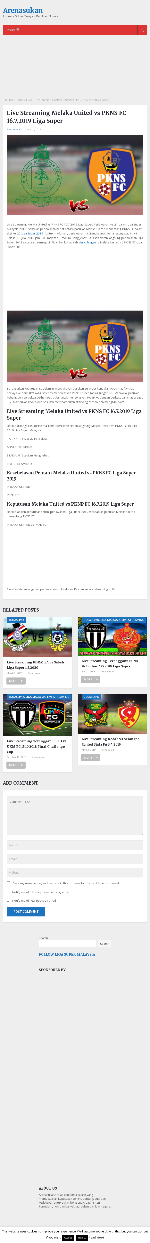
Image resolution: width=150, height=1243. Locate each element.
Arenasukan (23, 10)
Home (11, 100)
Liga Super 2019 (32, 233)
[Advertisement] (75, 70)
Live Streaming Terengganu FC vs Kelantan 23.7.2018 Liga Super (110, 663)
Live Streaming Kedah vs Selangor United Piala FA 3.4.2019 (110, 741)
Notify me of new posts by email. (34, 900)
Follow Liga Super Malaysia (67, 954)
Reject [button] (82, 1237)
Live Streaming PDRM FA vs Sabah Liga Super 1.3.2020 (35, 664)
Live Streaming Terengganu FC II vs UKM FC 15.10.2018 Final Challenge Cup (37, 746)
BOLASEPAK (25, 100)
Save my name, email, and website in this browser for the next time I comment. (66, 883)
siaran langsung (89, 242)
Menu (11, 29)
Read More (96, 1237)
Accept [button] (68, 1237)
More (13, 681)
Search (43, 938)
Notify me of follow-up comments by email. (41, 892)
